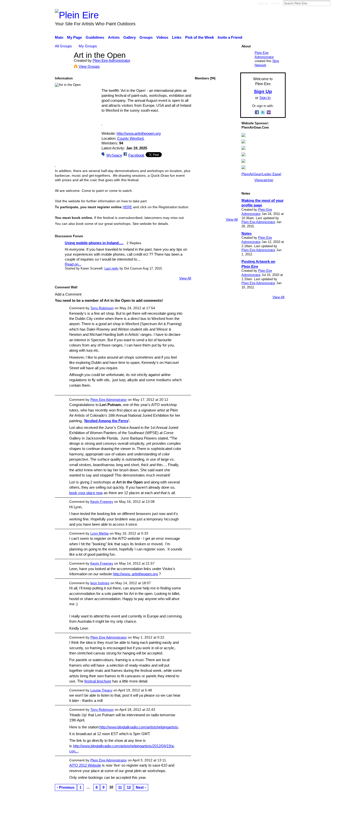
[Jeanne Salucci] (216, 212)
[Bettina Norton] (229, 107)
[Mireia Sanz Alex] (203, 120)
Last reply (111, 268)
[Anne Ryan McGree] (229, 186)
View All (185, 278)
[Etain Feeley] (203, 133)
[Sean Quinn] (203, 107)
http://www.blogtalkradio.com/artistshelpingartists (139, 727)
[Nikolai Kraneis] (229, 199)
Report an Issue (240, 810)
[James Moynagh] (203, 146)
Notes (246, 233)
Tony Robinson (102, 308)
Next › (141, 787)
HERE (127, 207)
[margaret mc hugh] (216, 172)
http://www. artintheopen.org (135, 574)
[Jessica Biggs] (216, 146)
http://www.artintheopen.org (139, 133)
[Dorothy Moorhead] (203, 186)
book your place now (86, 493)
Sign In (275, 3)
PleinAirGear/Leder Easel (261, 174)
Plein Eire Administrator (111, 60)
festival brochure (97, 681)
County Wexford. (130, 138)
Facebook (136, 155)
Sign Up (262, 3)
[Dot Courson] (203, 94)
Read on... (73, 264)
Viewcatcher (263, 180)
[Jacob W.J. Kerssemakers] (203, 199)
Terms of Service (272, 810)
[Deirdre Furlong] (229, 172)
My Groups (88, 46)
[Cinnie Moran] (203, 212)
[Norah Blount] (203, 159)
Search (334, 3)
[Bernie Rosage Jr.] (229, 212)
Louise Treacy (101, 690)
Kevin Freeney (101, 502)
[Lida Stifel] (216, 199)
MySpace (114, 155)
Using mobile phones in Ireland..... (94, 243)
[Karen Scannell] (229, 94)
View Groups (89, 66)
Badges (216, 810)
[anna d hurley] (229, 159)
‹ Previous (65, 787)
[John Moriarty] (229, 146)
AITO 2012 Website (85, 765)
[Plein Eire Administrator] (63, 64)
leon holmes (99, 583)
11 (120, 787)
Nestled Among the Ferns (106, 421)
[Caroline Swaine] (203, 172)
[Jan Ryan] (216, 159)
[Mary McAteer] (216, 107)
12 (129, 787)
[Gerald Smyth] (229, 133)
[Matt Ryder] (216, 133)
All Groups (63, 46)
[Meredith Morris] (216, 120)
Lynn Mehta (99, 533)
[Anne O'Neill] (216, 186)
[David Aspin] (229, 120)
